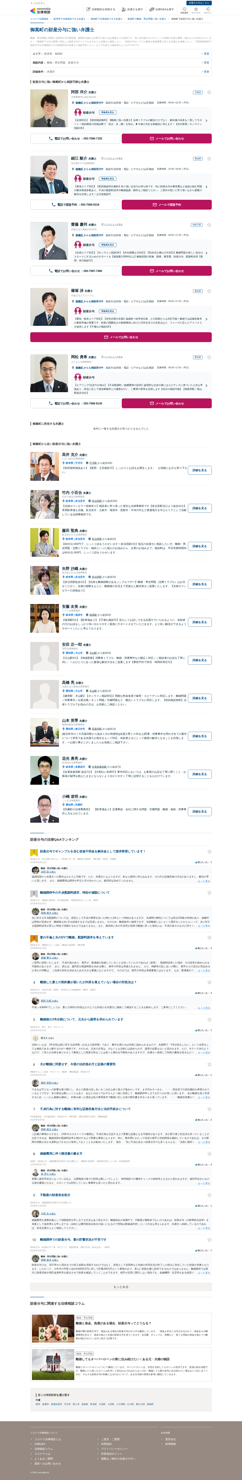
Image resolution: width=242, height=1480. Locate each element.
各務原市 (80, 766)
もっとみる (121, 1286)
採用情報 (170, 1443)
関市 (38, 1404)
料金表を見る (108, 112)
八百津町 (120, 1404)
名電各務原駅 (99, 766)
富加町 (93, 1404)
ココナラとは (42, 1453)
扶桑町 (79, 804)
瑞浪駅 (93, 614)
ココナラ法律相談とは (47, 1439)
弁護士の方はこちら (199, 3)
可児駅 (93, 463)
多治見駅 (97, 501)
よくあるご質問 (43, 1458)
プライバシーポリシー (114, 1448)
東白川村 (140, 1404)
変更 (206, 53)
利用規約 (106, 1443)
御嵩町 (80, 102)
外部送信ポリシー (111, 1453)
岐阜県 (69, 463)
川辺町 (102, 1404)
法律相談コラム (43, 1448)
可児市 (79, 463)
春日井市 (80, 728)
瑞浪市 (79, 614)
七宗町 (111, 1404)
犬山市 (79, 652)
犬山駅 (93, 652)
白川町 (130, 1404)
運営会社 (170, 1439)
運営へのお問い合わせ (47, 1463)
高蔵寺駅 (97, 728)
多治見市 (80, 501)
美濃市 (45, 1404)
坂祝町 (84, 1404)
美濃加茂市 (56, 1404)
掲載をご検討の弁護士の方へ (118, 1458)
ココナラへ (39, 3)
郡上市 (76, 1404)
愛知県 (69, 652)
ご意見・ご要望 (110, 1439)
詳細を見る (200, 470)
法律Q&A (39, 1443)
